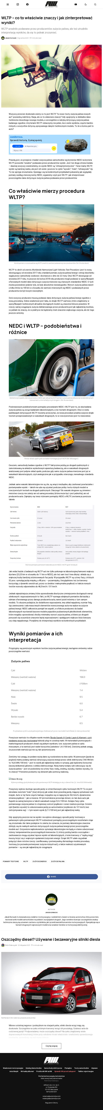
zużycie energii (39, 861)
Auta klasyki (14, 1071)
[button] (7, 4)
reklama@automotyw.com (52, 1096)
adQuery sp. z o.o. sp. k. (51, 1085)
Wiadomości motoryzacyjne (13, 1068)
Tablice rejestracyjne (86, 1071)
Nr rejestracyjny (31, 146)
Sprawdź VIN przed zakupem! (64, 1071)
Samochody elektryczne (53, 1068)
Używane (94, 1068)
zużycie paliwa (57, 861)
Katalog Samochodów (34, 1068)
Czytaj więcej (51, 1046)
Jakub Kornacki (51, 912)
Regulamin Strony (51, 1103)
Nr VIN (18, 146)
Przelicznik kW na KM (44, 1071)
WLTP (25, 861)
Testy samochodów (81, 1068)
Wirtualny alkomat (27, 1071)
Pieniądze (68, 1068)
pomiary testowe (11, 861)
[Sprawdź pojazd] (54, 148)
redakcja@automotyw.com (51, 1098)
